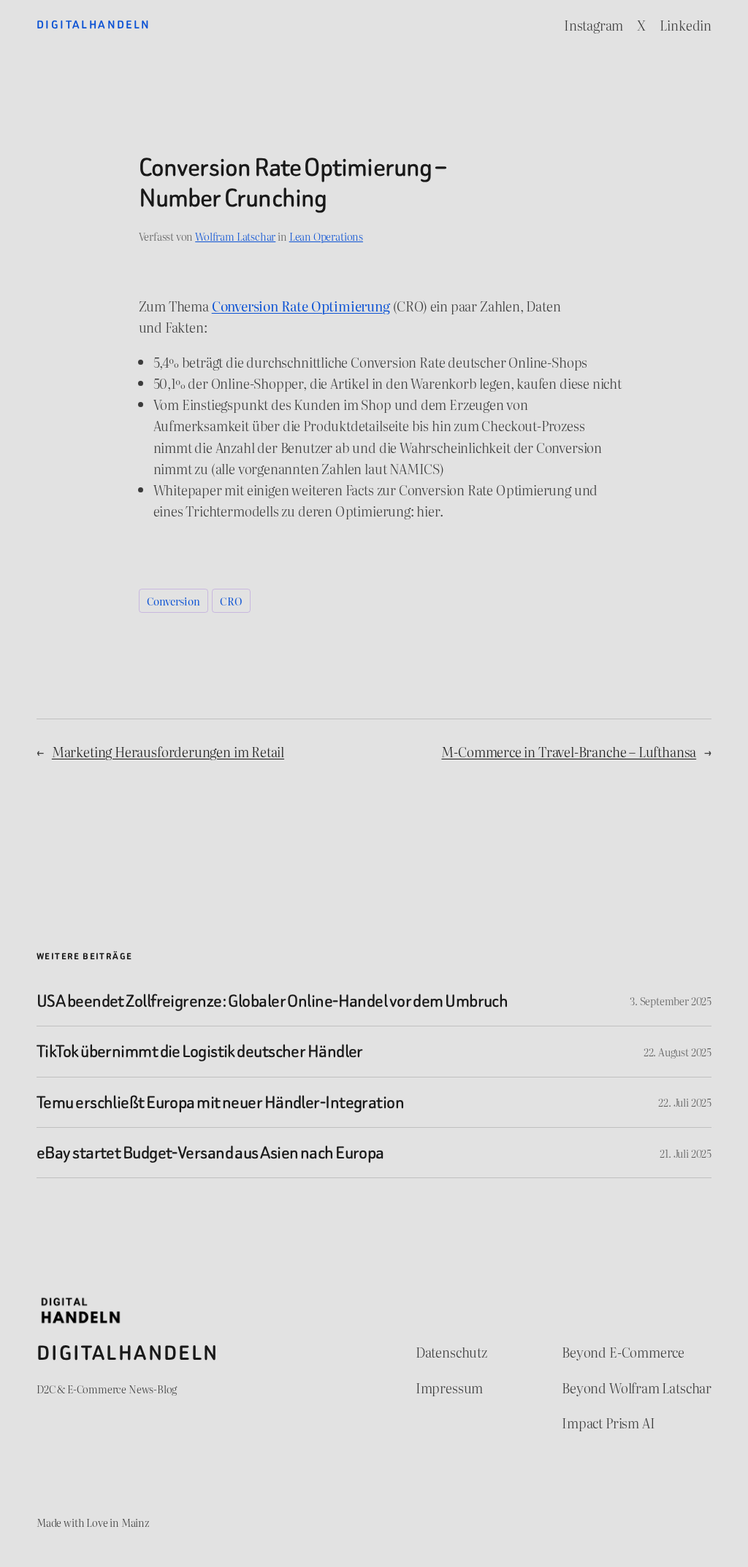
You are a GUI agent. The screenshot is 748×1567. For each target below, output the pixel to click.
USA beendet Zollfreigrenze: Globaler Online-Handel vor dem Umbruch (272, 1001)
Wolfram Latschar (235, 236)
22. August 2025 (677, 1051)
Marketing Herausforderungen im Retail (168, 752)
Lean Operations (326, 236)
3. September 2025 (670, 1000)
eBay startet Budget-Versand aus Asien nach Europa (210, 1152)
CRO (231, 600)
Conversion (173, 600)
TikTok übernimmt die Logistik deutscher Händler (200, 1051)
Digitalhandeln (94, 25)
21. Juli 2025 (685, 1153)
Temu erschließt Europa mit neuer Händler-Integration (220, 1102)
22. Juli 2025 (684, 1102)
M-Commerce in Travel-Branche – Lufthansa (568, 752)
